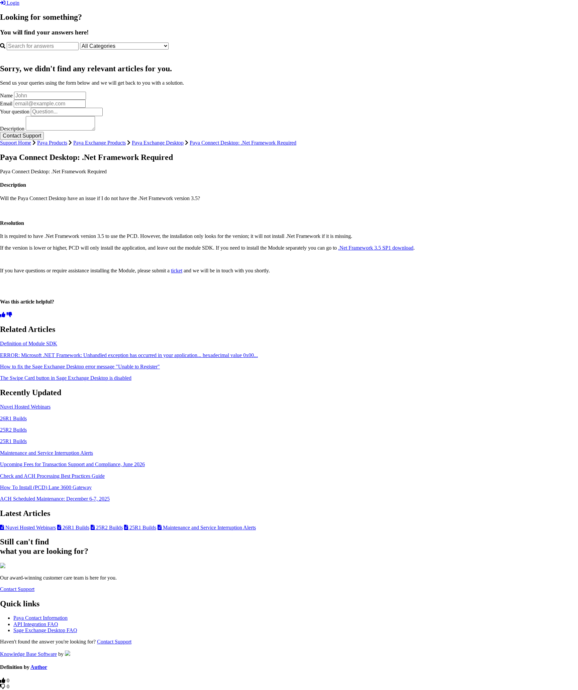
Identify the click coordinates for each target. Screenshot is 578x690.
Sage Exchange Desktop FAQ (45, 630)
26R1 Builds (13, 418)
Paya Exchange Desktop (158, 143)
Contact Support (17, 589)
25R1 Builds (13, 441)
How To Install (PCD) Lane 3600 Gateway (46, 487)
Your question (14, 111)
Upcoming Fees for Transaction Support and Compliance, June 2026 (72, 464)
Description (12, 129)
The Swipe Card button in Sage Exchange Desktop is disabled (65, 378)
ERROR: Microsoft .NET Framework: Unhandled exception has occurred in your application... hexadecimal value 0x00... (129, 355)
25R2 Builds (13, 430)
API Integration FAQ (35, 624)
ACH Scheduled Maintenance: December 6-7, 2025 (55, 499)
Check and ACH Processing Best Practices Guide (52, 476)
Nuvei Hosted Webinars (25, 407)
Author (38, 667)
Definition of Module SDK (28, 343)
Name (6, 95)
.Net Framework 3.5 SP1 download (375, 248)
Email (6, 103)
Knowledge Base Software (28, 654)
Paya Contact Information (40, 618)
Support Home (15, 143)
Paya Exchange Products (99, 143)
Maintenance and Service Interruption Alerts (46, 453)
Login (12, 3)
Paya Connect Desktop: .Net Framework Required (243, 143)
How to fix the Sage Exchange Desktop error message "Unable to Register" (80, 366)
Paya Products (52, 143)
